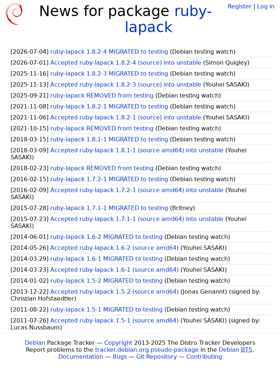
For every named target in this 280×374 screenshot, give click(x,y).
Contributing (204, 356)
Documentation (80, 356)
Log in (266, 6)
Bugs (120, 356)
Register (240, 6)
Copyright (118, 342)
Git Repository (156, 356)
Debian (35, 342)
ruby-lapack (168, 19)
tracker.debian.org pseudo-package (147, 349)
